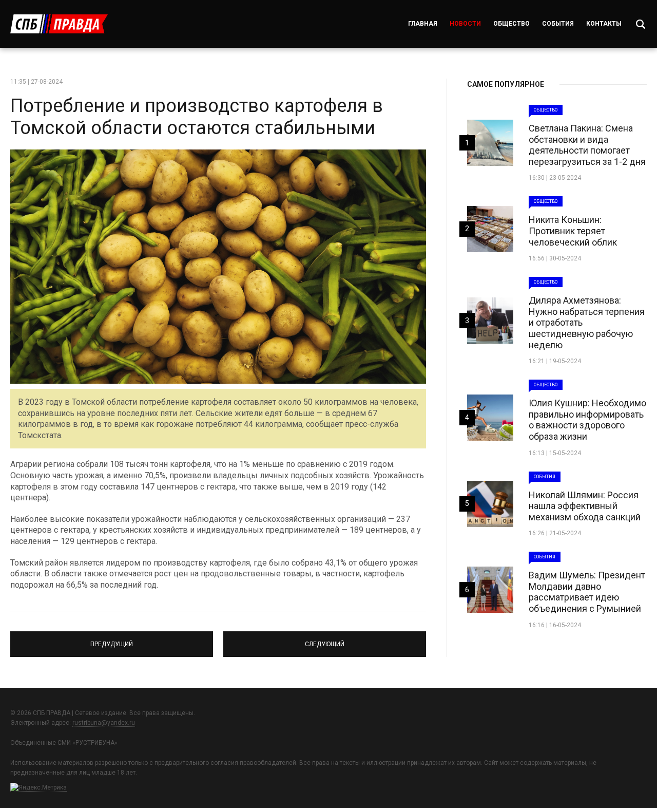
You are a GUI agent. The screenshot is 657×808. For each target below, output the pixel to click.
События (558, 23)
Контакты (604, 23)
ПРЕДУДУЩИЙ (111, 639)
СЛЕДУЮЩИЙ (325, 639)
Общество (511, 23)
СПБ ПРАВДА (59, 23)
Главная (422, 23)
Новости (465, 23)
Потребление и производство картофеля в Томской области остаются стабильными (196, 117)
